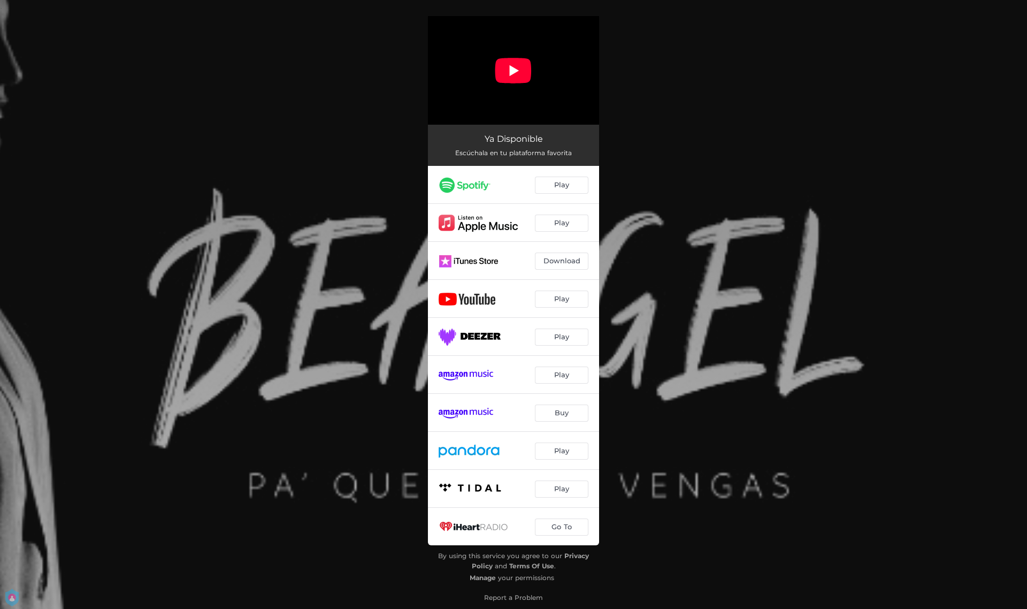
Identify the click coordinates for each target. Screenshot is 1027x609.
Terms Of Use (531, 566)
